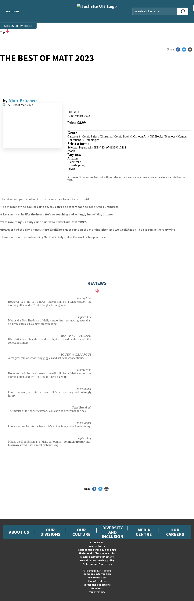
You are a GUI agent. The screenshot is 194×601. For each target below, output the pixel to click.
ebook (71, 150)
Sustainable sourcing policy (97, 560)
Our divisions (50, 532)
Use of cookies (97, 581)
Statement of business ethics (97, 553)
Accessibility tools (18, 26)
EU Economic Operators (97, 564)
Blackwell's (74, 161)
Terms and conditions (97, 584)
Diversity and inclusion (112, 532)
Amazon (72, 158)
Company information (97, 574)
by (6, 100)
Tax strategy (97, 592)
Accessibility (97, 546)
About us (19, 532)
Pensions (97, 588)
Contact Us (97, 542)
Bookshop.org (75, 165)
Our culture (81, 532)
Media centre (144, 532)
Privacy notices (97, 577)
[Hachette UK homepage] (96, 11)
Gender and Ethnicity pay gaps (97, 549)
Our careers (175, 532)
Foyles (71, 168)
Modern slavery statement (97, 557)
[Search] (183, 11)
